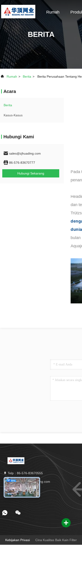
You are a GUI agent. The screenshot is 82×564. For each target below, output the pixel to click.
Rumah (52, 12)
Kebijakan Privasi (17, 540)
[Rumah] (18, 11)
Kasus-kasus (13, 115)
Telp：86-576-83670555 (25, 473)
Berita (27, 76)
